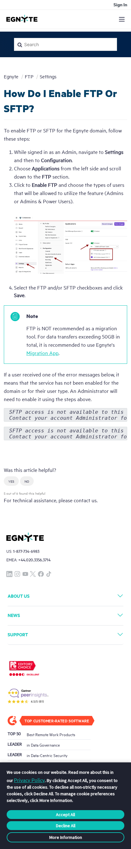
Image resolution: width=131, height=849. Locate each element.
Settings (48, 76)
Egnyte (11, 76)
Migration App (42, 352)
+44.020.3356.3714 (34, 560)
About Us (19, 595)
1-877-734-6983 (26, 551)
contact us (85, 500)
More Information (65, 837)
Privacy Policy (29, 779)
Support (18, 634)
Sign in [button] (120, 4)
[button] (11, 481)
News (14, 615)
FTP (29, 76)
